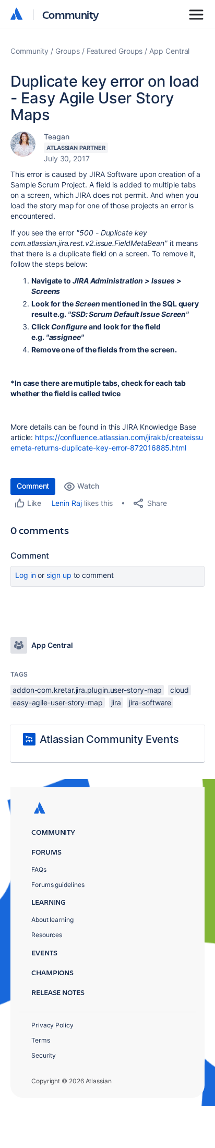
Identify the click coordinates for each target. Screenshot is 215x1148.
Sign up (58, 575)
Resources (46, 935)
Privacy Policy (52, 1025)
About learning (52, 920)
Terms (40, 1040)
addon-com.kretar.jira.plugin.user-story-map (87, 689)
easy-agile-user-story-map (58, 702)
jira (116, 702)
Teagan (56, 136)
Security (43, 1055)
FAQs (38, 869)
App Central (169, 50)
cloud (179, 689)
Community (70, 14)
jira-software (150, 702)
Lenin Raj (67, 503)
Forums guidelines (58, 885)
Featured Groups (115, 50)
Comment (33, 485)
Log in (25, 575)
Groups (67, 50)
